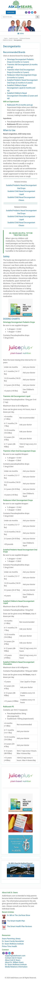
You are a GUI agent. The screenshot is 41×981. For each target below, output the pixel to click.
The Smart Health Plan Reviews (19, 926)
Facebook (26, 12)
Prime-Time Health (9, 946)
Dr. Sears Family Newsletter (13, 941)
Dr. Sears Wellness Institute (13, 944)
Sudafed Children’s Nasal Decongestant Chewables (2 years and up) (22, 95)
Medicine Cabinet (7, 40)
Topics (6, 38)
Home (2, 38)
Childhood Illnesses (25, 38)
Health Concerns (13, 38)
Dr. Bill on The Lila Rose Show (18, 915)
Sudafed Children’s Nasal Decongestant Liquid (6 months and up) (21, 88)
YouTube (35, 12)
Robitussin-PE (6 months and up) (20, 105)
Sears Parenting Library (11, 939)
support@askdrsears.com (15, 956)
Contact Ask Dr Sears (13, 958)
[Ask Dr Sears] (20, 5)
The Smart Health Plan (16, 921)
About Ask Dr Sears (12, 960)
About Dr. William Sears (14, 962)
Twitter (32, 12)
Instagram (29, 12)
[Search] (38, 17)
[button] (22, 33)
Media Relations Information (16, 967)
